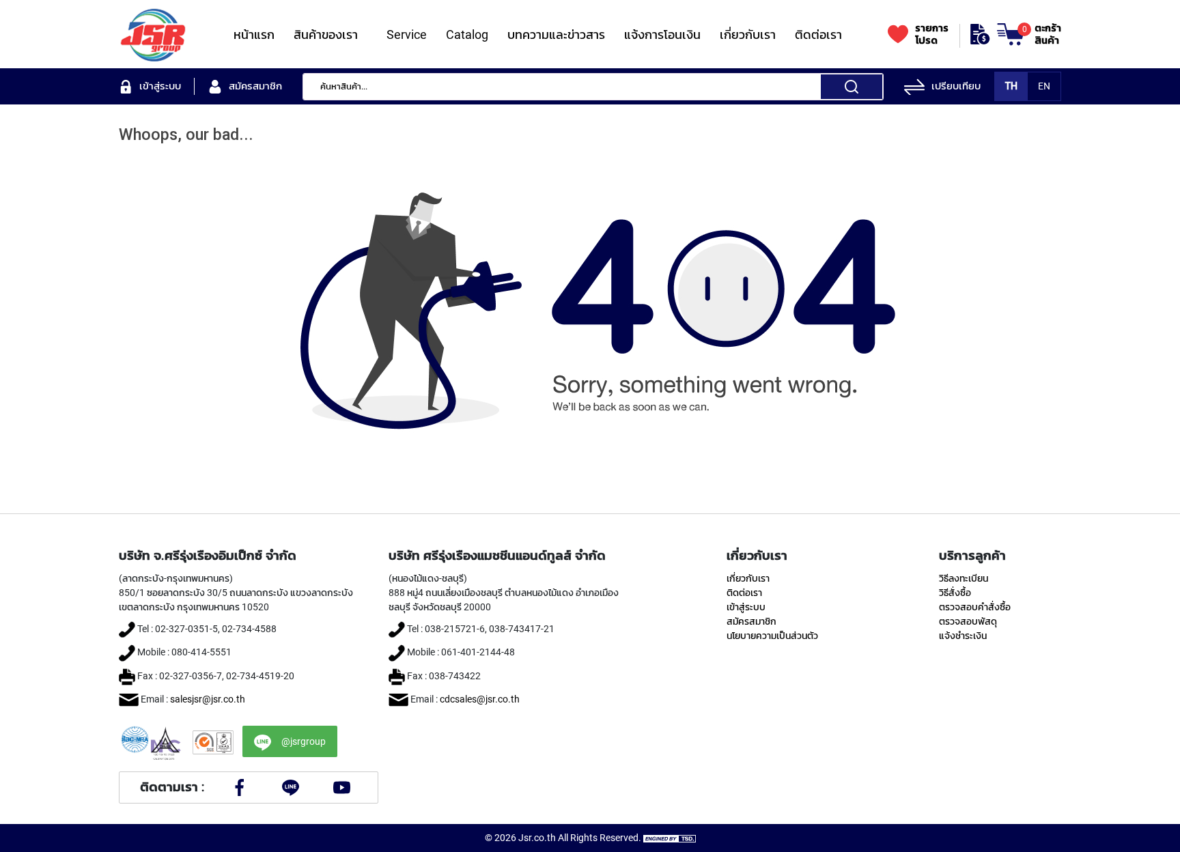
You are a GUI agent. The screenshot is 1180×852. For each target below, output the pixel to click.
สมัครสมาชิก (751, 621)
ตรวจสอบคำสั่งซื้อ (975, 606)
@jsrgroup (303, 741)
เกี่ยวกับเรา (748, 578)
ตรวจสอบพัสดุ (968, 621)
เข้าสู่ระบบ (746, 606)
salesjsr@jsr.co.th (207, 699)
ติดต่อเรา (744, 592)
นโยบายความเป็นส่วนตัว (772, 635)
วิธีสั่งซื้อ (955, 592)
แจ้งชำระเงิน (963, 635)
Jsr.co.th (537, 837)
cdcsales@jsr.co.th (480, 699)
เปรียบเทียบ (956, 86)
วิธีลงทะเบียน (963, 578)
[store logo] (153, 34)
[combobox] (593, 86)
